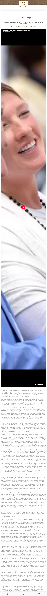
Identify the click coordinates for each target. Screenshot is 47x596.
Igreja (29, 17)
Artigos (23, 17)
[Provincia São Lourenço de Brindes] (23, 4)
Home (18, 17)
